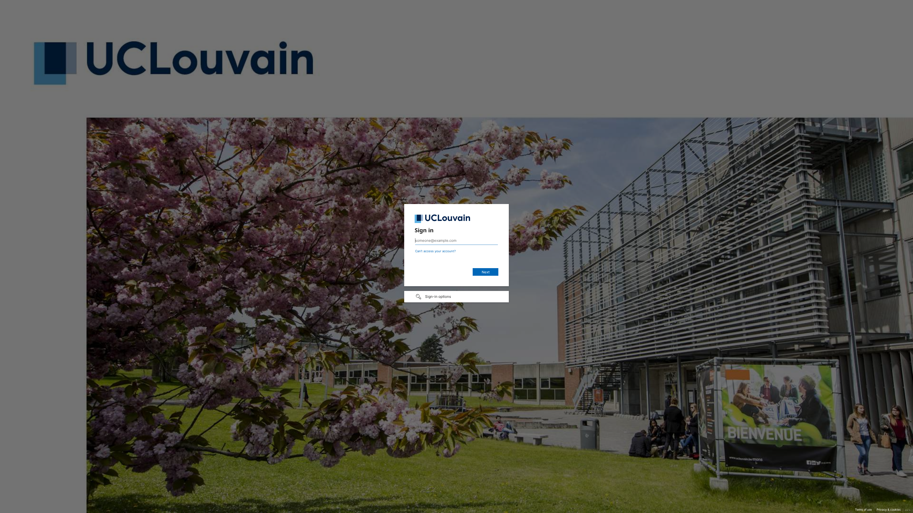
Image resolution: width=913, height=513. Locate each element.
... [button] (908, 509)
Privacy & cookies (889, 509)
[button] (456, 296)
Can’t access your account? (435, 251)
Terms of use (863, 509)
